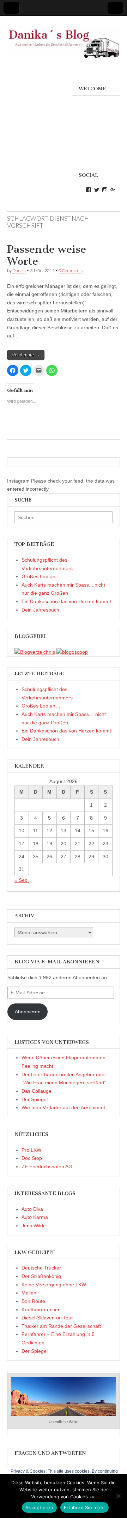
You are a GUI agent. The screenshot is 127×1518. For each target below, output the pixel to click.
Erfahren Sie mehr (84, 1507)
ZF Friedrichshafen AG (47, 1166)
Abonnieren (28, 1011)
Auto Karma (35, 1217)
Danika (19, 270)
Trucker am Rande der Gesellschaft (61, 1326)
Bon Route (33, 1301)
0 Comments (71, 270)
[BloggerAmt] (34, 652)
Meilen (29, 1293)
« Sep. (21, 880)
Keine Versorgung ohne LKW (54, 1284)
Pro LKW (31, 1150)
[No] (118, 1495)
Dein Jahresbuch (40, 610)
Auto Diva (32, 1209)
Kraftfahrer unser (41, 1309)
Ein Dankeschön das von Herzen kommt (66, 601)
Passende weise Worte (46, 255)
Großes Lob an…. (42, 706)
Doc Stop (32, 1158)
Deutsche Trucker (41, 1268)
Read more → (26, 354)
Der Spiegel (35, 1099)
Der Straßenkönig (41, 1276)
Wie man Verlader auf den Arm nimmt (63, 1107)
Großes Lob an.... (41, 576)
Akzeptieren (39, 1507)
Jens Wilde (34, 1225)
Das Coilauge (37, 1091)
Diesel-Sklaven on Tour (47, 1317)
